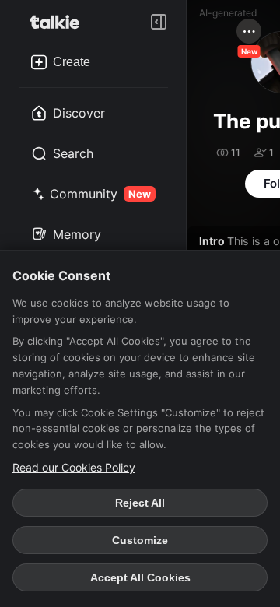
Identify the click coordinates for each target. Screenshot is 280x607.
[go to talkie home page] (59, 21)
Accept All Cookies (140, 577)
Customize (140, 540)
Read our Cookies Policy (73, 467)
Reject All (140, 502)
